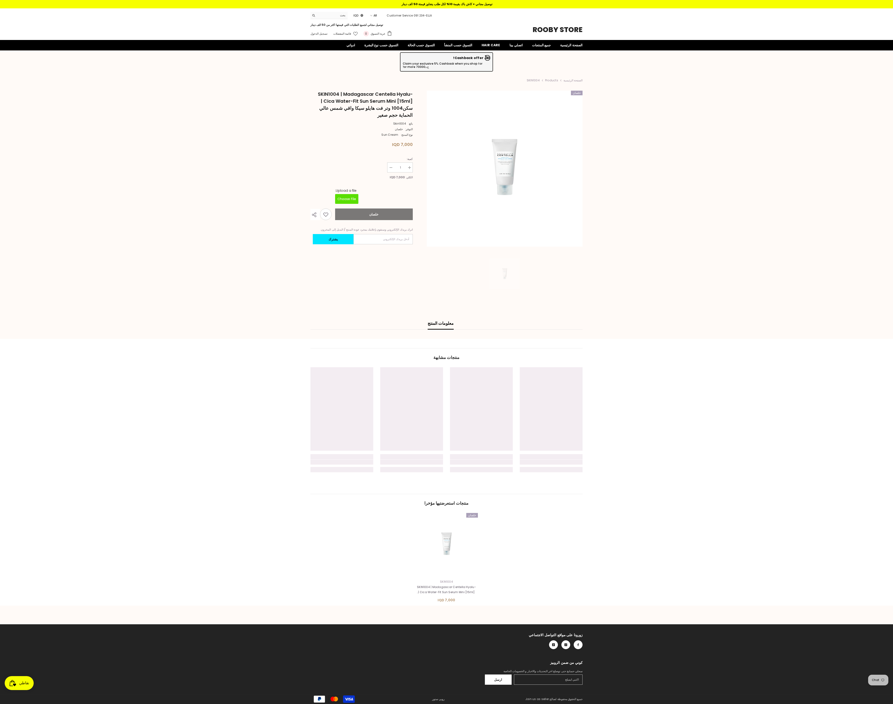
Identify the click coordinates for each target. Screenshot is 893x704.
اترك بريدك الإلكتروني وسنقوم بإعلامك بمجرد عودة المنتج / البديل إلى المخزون (367, 230)
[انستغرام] (565, 644)
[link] (551, 462)
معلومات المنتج (441, 323)
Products (551, 80)
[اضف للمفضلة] (326, 214)
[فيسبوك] (578, 644)
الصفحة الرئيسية (573, 80)
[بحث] (329, 15)
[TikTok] (553, 644)
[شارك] (315, 214)
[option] (505, 169)
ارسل (498, 679)
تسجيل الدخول (318, 34)
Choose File (346, 199)
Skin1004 (399, 124)
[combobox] (333, 15)
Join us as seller (537, 699)
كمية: (410, 159)
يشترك (333, 239)
